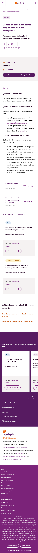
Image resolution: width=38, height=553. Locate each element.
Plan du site (4, 493)
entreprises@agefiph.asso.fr (16, 123)
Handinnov (4, 507)
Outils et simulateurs (9, 417)
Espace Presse (5, 485)
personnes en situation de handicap (15, 456)
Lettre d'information (7, 480)
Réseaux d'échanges (9, 421)
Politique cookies (6, 482)
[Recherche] (35, 3)
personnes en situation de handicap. (15, 447)
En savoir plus (12, 251)
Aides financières (8, 408)
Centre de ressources (7, 474)
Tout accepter (12, 545)
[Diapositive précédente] (27, 397)
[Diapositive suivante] (32, 397)
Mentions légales (6, 477)
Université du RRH (6, 513)
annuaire (23, 131)
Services (5, 412)
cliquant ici (32, 533)
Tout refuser (26, 545)
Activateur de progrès (7, 505)
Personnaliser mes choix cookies (19, 550)
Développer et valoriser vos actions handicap (17, 321)
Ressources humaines (7, 488)
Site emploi (4, 502)
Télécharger (27, 186)
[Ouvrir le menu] (3, 3)
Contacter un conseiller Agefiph (18, 75)
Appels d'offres (5, 472)
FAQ (2, 469)
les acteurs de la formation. (12, 459)
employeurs (20, 453)
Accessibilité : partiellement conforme (12, 491)
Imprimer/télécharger (13, 48)
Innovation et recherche (8, 510)
